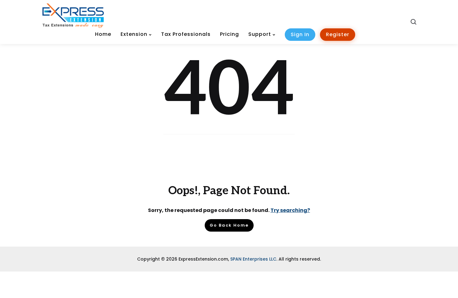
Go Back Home (229, 225)
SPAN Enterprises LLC (253, 259)
